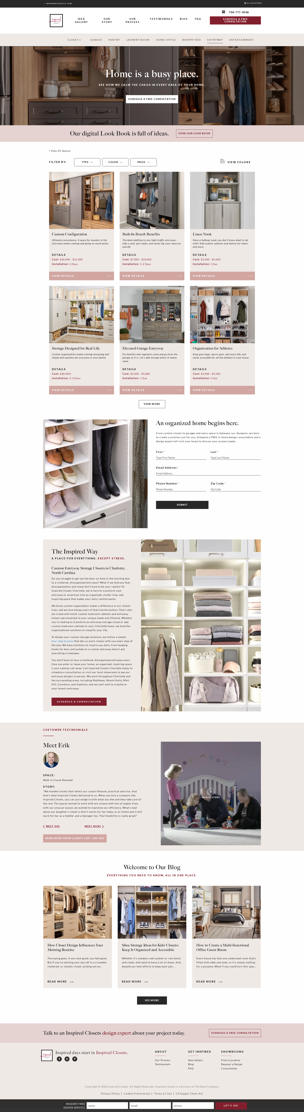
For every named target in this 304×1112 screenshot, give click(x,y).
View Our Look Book (194, 133)
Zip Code (218, 483)
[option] (152, 793)
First (159, 451)
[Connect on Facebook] (59, 1059)
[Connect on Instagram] (67, 1059)
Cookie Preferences (137, 1093)
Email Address (167, 467)
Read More (58, 981)
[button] (58, 827)
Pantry (114, 39)
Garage (96, 39)
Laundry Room (138, 39)
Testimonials (161, 18)
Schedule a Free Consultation (152, 99)
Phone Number (167, 483)
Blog (184, 18)
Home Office (166, 39)
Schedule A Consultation (79, 701)
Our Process (132, 20)
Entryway (215, 39)
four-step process (63, 641)
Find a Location (230, 1060)
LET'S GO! (231, 1105)
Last (214, 451)
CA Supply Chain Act (189, 1093)
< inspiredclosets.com (58, 3)
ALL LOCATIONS (254, 3)
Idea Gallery (81, 20)
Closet (73, 39)
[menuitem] (81, 20)
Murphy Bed (191, 39)
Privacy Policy (110, 1093)
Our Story (107, 20)
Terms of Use (163, 1093)
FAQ (198, 18)
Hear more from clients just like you (74, 838)
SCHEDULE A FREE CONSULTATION (235, 20)
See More (152, 1000)
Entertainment (241, 39)
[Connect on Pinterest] (74, 1059)
